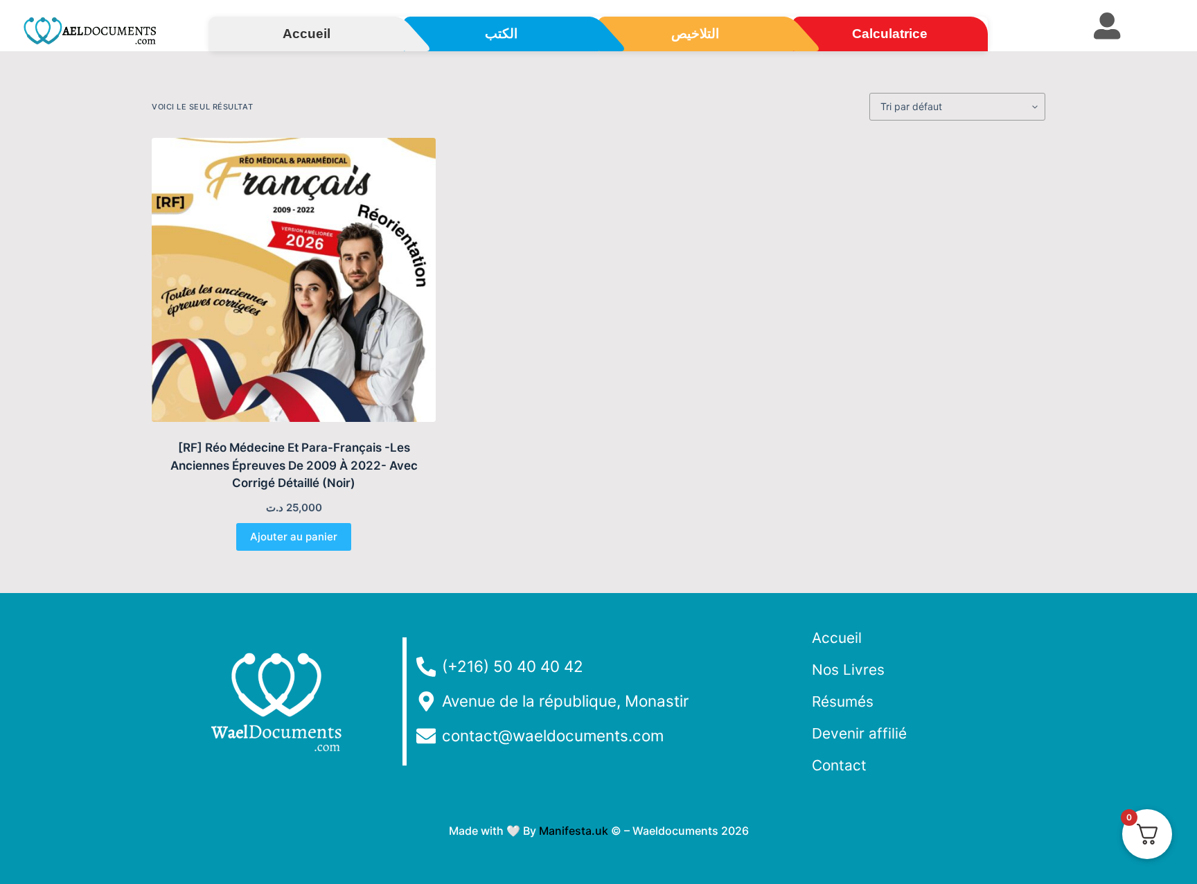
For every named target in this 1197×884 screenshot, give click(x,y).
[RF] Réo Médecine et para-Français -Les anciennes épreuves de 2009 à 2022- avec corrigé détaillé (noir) (294, 465)
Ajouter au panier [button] (293, 536)
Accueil (837, 637)
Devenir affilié (859, 733)
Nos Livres (848, 669)
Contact (839, 765)
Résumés (843, 701)
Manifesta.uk (573, 831)
